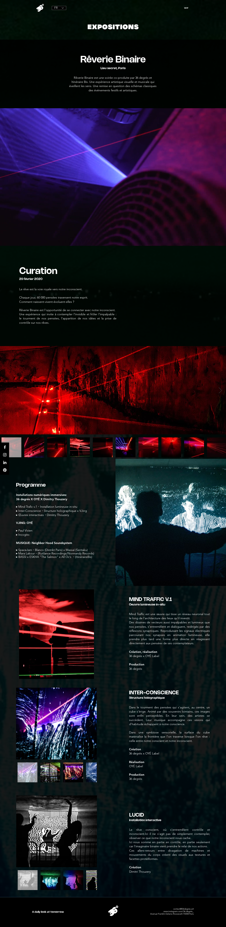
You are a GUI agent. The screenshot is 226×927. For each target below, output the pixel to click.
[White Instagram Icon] (4, 454)
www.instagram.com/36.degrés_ (178, 911)
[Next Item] (220, 390)
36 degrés (141, 78)
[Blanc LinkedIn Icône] (4, 462)
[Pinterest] (4, 470)
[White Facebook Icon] (4, 447)
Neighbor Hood (42, 543)
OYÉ (30, 523)
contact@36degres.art (183, 909)
